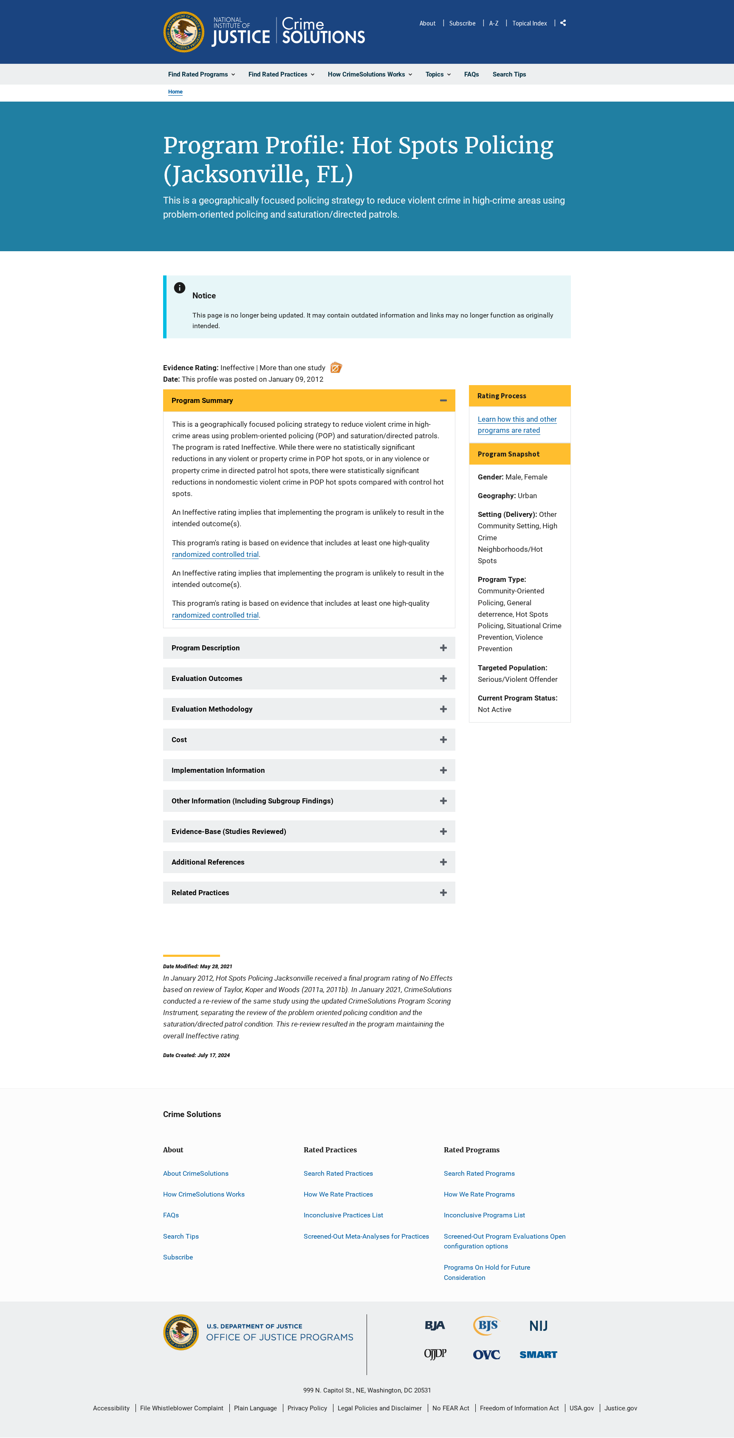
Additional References (208, 862)
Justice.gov (620, 1408)
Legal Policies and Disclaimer (380, 1408)
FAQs (171, 1215)
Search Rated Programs (479, 1173)
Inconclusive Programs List (484, 1215)
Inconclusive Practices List (343, 1215)
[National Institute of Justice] (538, 1322)
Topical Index (529, 23)
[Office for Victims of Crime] (486, 1354)
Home (175, 91)
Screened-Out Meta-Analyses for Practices (366, 1236)
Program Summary (202, 400)
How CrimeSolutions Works (204, 1194)
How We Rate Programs (479, 1194)
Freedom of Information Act (519, 1408)
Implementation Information (218, 770)
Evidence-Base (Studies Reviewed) (229, 831)
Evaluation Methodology (212, 709)
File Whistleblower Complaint (181, 1408)
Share (566, 24)
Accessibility (111, 1408)
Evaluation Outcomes (207, 678)
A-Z (494, 23)
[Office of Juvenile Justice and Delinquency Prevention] (435, 1357)
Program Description (206, 648)
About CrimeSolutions (196, 1173)
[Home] (288, 32)
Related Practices (200, 892)
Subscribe (462, 23)
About (428, 23)
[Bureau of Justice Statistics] (487, 1332)
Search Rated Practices (338, 1173)
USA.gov (582, 1408)
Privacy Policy (307, 1408)
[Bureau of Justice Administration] (435, 1322)
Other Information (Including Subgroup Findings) (252, 801)
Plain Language (255, 1408)
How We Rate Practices (338, 1194)
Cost (179, 739)
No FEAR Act (450, 1408)
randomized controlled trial (215, 554)
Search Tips (181, 1236)
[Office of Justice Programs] (184, 32)
